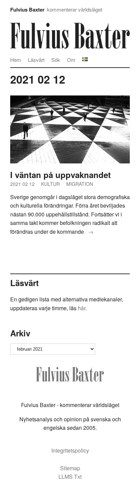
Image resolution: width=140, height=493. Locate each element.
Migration (79, 183)
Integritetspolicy (70, 450)
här (81, 308)
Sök (55, 59)
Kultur (50, 183)
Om (71, 59)
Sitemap (70, 468)
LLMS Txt (70, 476)
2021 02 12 (22, 183)
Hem (15, 59)
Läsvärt (36, 59)
